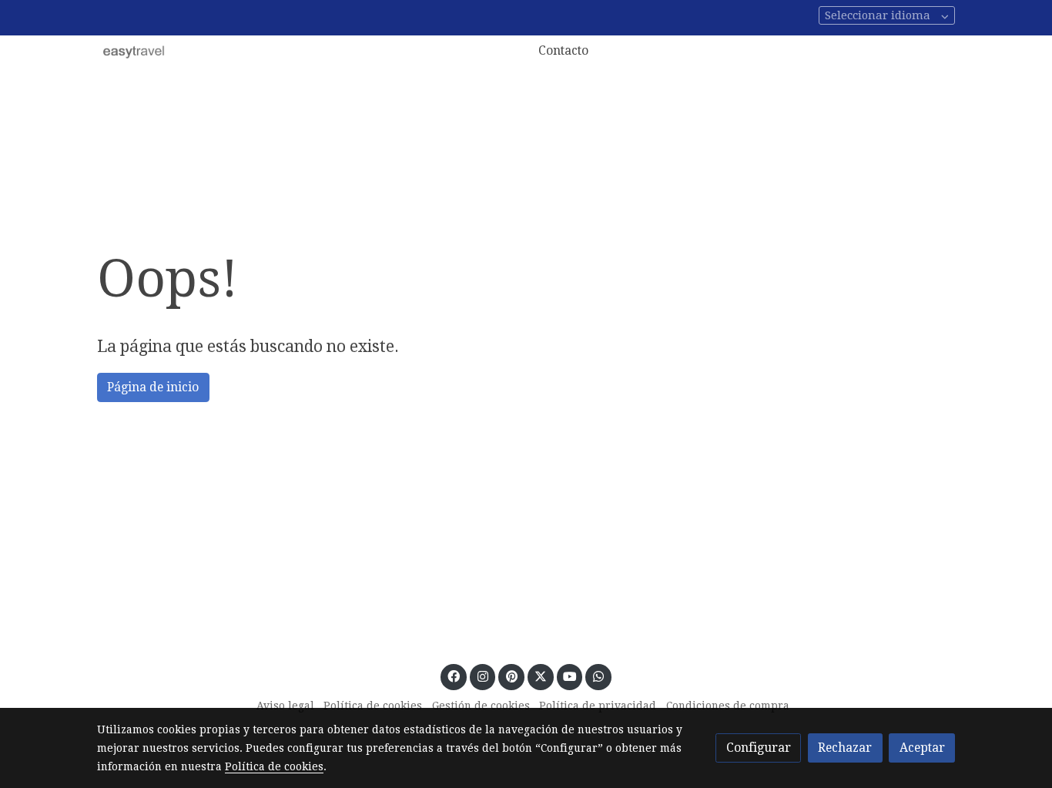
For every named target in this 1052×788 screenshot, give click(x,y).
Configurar (758, 747)
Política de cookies (372, 705)
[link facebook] (454, 675)
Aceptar (922, 747)
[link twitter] (540, 675)
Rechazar (845, 747)
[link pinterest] (511, 675)
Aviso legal (285, 705)
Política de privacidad (597, 705)
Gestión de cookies (481, 705)
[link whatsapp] (599, 675)
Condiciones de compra (727, 705)
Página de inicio (153, 387)
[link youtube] (570, 675)
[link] (134, 51)
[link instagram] (482, 675)
